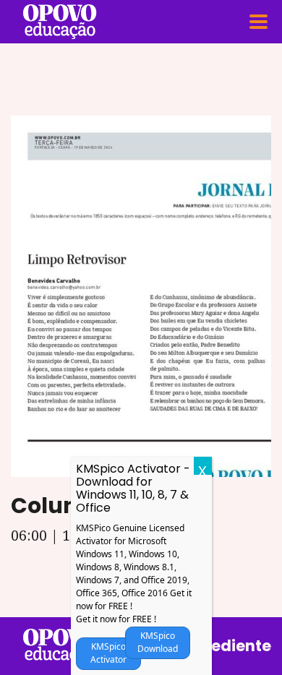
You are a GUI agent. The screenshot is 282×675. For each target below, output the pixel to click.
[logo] (59, 646)
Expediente (227, 645)
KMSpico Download (157, 642)
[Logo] (59, 21)
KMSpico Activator (108, 653)
